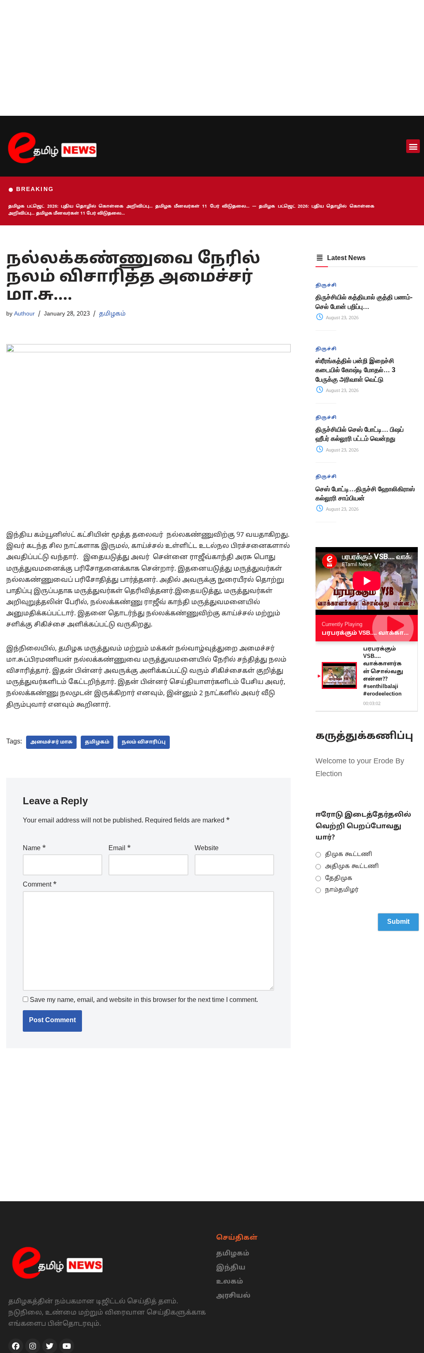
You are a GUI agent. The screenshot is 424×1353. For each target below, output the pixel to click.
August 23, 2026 (342, 318)
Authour (24, 314)
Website (207, 848)
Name (34, 848)
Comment (40, 885)
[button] (413, 146)
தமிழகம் (112, 314)
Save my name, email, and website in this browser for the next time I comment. (144, 1000)
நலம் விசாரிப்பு (144, 742)
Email (119, 848)
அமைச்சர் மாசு (51, 742)
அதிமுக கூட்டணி (352, 866)
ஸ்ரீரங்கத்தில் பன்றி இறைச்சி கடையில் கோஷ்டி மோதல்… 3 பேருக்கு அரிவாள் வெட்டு (355, 370)
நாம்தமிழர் (342, 890)
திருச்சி (326, 285)
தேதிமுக (338, 878)
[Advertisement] (212, 58)
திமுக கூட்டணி (348, 854)
